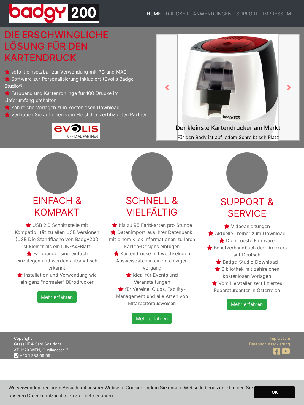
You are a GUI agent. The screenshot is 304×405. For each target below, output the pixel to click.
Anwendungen (212, 14)
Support (247, 14)
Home (154, 14)
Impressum (277, 14)
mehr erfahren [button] (98, 395)
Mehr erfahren (57, 297)
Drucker (177, 14)
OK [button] (275, 392)
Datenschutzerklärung (269, 344)
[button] (57, 296)
